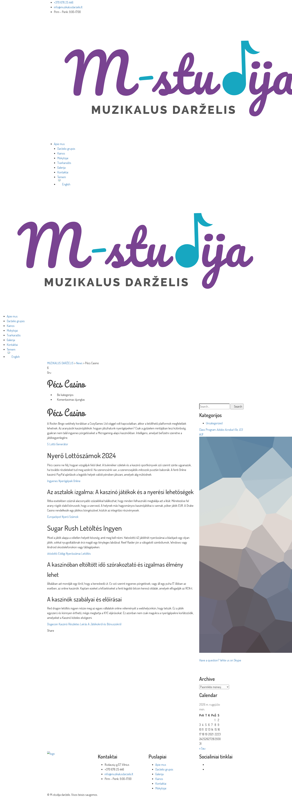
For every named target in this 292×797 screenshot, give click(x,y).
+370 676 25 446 (63, 2)
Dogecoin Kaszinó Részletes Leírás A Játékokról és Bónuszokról (84, 624)
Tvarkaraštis (64, 163)
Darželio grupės (66, 148)
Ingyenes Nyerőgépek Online (63, 481)
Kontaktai (62, 172)
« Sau (202, 748)
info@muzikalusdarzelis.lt (68, 7)
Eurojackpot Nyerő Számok (62, 517)
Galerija (61, 167)
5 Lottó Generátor (57, 444)
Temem (61, 177)
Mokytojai (62, 158)
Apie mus (59, 144)
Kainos (61, 153)
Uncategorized (214, 423)
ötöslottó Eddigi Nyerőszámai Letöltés (69, 553)
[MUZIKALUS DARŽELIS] (135, 250)
